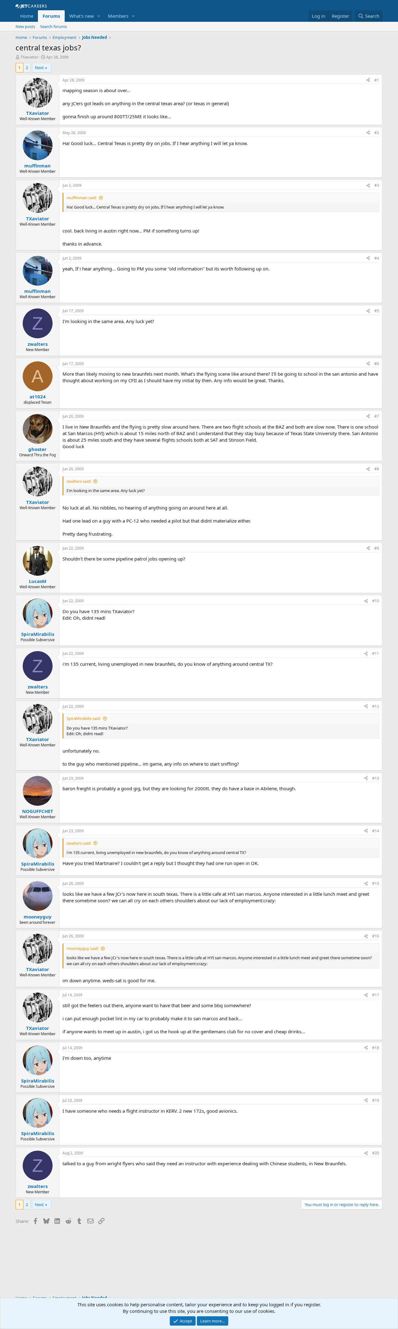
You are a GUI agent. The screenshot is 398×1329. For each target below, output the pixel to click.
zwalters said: (79, 481)
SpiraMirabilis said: (84, 718)
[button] (99, 16)
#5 (376, 310)
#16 (375, 936)
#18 (375, 1047)
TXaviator (29, 57)
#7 (376, 416)
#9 (376, 548)
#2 (376, 132)
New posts (25, 26)
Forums (51, 16)
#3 (376, 185)
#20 (375, 1153)
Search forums (53, 26)
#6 (376, 363)
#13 (375, 778)
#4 (376, 258)
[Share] (368, 80)
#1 (376, 80)
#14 (375, 831)
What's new (81, 16)
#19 (375, 1100)
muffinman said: (82, 197)
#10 (375, 600)
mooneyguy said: (83, 948)
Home (26, 16)
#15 (375, 883)
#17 (375, 995)
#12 (375, 706)
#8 (376, 469)
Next (39, 67)
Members (118, 16)
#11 (375, 653)
